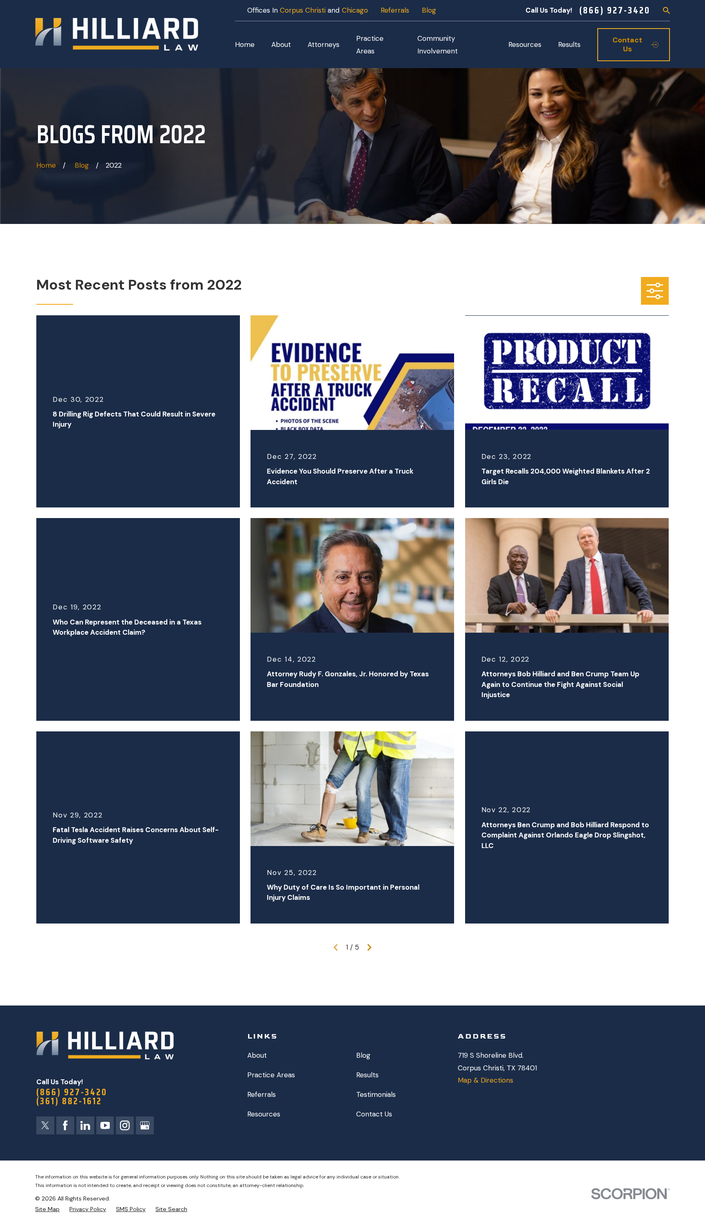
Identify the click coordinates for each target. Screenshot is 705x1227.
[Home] (116, 34)
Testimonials (376, 1094)
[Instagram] (125, 1125)
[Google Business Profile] (145, 1125)
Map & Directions (485, 1080)
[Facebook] (65, 1125)
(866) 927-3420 (614, 10)
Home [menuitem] (245, 44)
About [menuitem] (281, 44)
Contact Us (374, 1114)
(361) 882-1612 (69, 1101)
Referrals (395, 10)
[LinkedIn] (85, 1125)
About (257, 1055)
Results (367, 1074)
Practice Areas (271, 1074)
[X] (45, 1125)
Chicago (355, 10)
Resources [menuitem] (524, 44)
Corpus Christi (303, 10)
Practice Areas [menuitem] (370, 44)
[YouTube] (105, 1125)
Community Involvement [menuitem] (437, 44)
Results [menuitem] (569, 44)
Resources (263, 1114)
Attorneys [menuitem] (323, 44)
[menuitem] (47, 1209)
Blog (429, 10)
